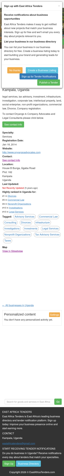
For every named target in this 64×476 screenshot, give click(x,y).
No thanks (15, 70)
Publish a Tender (48, 82)
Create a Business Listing (42, 70)
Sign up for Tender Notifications (39, 76)
